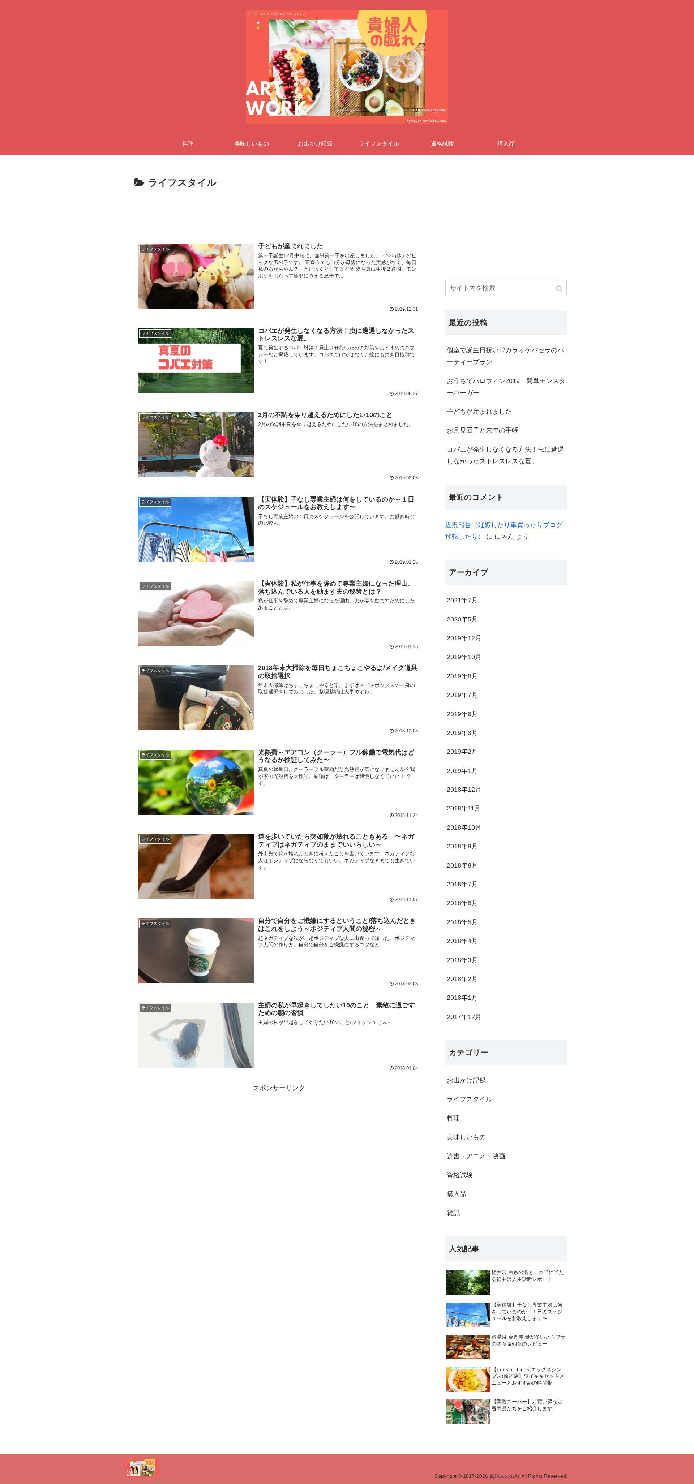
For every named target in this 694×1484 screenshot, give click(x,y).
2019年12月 (464, 638)
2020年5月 (462, 619)
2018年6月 (462, 903)
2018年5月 (462, 922)
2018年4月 (462, 941)
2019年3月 (462, 732)
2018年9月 (462, 846)
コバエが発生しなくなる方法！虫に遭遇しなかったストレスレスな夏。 (505, 455)
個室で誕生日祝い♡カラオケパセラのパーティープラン (505, 356)
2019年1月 (462, 770)
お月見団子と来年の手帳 (482, 430)
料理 (453, 1118)
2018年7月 (462, 884)
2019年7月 (462, 694)
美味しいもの (466, 1137)
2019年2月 (462, 751)
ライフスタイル (469, 1099)
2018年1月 (462, 997)
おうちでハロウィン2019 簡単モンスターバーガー (506, 386)
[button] (560, 289)
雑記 (453, 1213)
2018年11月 (464, 808)
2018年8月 (462, 865)
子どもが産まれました (479, 411)
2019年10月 (464, 657)
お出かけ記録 (466, 1080)
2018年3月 (462, 960)
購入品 (456, 1193)
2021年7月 (462, 600)
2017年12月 (464, 1016)
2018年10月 (464, 827)
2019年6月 (462, 714)
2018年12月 (464, 789)
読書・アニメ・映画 (476, 1156)
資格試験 (460, 1175)
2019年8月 (462, 676)
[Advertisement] (279, 211)
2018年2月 (462, 978)
